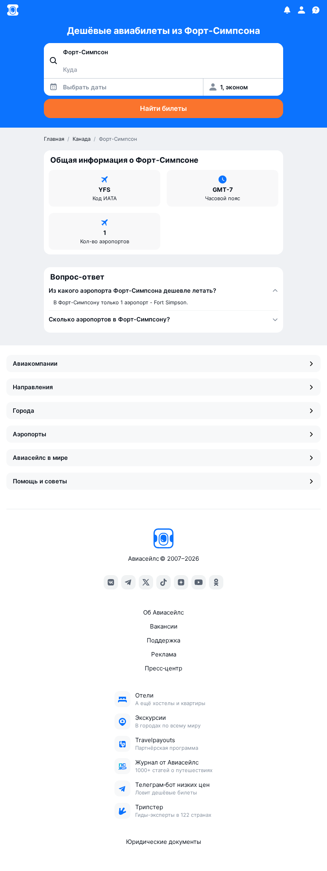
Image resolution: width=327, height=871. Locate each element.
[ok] (216, 582)
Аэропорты (29, 434)
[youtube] (198, 582)
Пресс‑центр (163, 668)
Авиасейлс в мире (40, 457)
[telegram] (128, 582)
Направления (33, 387)
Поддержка (163, 640)
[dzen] (181, 582)
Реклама (163, 654)
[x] (146, 582)
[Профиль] (301, 10)
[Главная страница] (12, 10)
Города (23, 410)
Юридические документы (163, 841)
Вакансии (163, 626)
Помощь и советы (40, 481)
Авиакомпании (35, 363)
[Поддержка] (316, 10)
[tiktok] (163, 582)
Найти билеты (163, 108)
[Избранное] (287, 10)
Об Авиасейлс (163, 612)
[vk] (111, 582)
